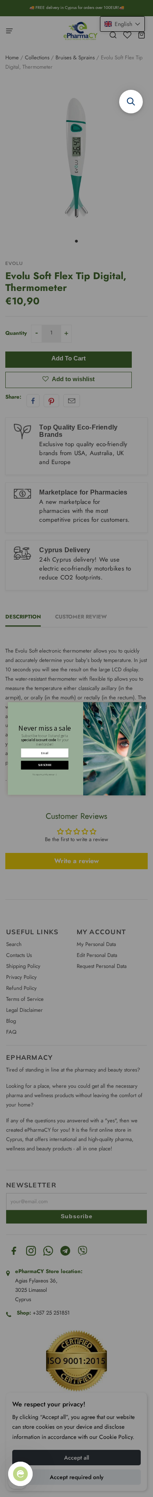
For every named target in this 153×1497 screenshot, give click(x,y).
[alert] (77, 748)
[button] (131, 101)
